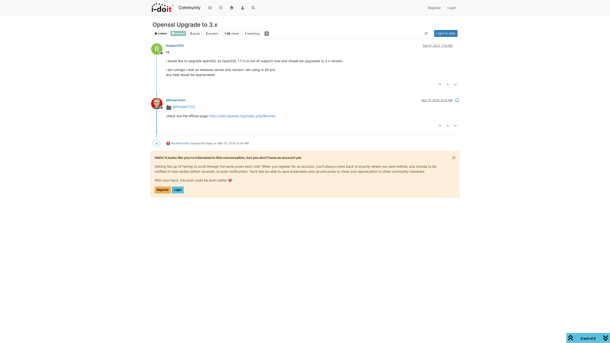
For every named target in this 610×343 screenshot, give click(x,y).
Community (189, 7)
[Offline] (158, 103)
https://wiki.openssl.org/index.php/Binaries (242, 116)
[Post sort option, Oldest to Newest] (426, 33)
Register (163, 190)
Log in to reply (445, 33)
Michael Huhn (176, 100)
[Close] (453, 157)
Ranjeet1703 (175, 45)
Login (178, 190)
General (180, 33)
